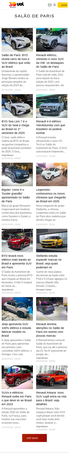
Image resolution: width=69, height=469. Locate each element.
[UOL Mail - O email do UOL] (50, 5)
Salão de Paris (35, 16)
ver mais (32, 438)
